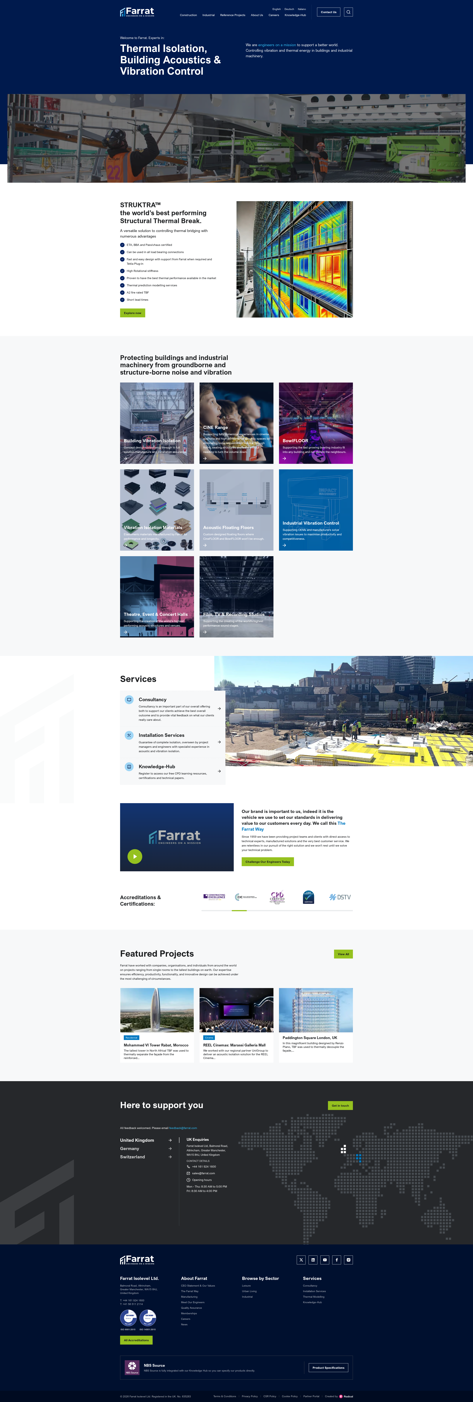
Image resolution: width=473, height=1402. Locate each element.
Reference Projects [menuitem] (232, 15)
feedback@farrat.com (183, 1128)
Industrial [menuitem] (209, 15)
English (277, 9)
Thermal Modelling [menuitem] (313, 1296)
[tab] (209, 910)
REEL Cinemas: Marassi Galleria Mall (234, 1045)
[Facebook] (336, 1260)
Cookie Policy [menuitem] (290, 1396)
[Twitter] (301, 1260)
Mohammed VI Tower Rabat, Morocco (156, 1045)
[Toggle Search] (348, 12)
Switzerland (132, 1156)
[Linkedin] (313, 1260)
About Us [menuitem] (257, 15)
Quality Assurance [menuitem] (191, 1307)
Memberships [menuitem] (189, 1313)
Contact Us (328, 12)
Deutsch (289, 9)
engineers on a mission (277, 44)
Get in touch (340, 1105)
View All (343, 954)
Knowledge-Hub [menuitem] (295, 15)
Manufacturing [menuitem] (189, 1296)
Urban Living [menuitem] (249, 1291)
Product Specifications (328, 1367)
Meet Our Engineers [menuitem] (193, 1302)
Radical (346, 1396)
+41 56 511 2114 (133, 1304)
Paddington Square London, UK (310, 1037)
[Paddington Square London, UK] (316, 1010)
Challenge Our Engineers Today (268, 862)
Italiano (302, 9)
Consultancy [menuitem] (310, 1285)
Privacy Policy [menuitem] (250, 1396)
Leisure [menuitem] (246, 1285)
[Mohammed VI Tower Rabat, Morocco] (157, 1010)
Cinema (209, 1037)
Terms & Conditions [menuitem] (224, 1396)
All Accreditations (136, 1340)
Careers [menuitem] (274, 15)
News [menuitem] (184, 1324)
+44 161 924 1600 (204, 1166)
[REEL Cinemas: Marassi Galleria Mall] (236, 1010)
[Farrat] (137, 12)
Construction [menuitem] (188, 15)
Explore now (132, 313)
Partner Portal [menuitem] (311, 1396)
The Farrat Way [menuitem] (189, 1291)
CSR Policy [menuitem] (269, 1396)
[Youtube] (324, 1260)
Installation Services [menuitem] (314, 1291)
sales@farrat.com (203, 1173)
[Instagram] (348, 1260)
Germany (129, 1148)
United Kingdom (137, 1140)
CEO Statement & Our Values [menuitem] (198, 1285)
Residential (131, 1037)
